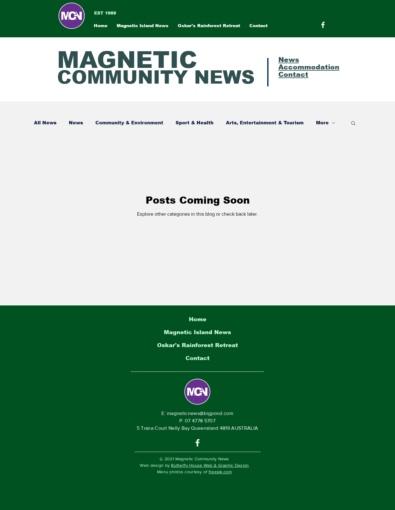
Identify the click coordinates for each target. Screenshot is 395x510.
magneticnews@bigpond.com (200, 413)
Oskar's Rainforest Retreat (197, 345)
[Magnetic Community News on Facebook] (323, 25)
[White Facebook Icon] (197, 443)
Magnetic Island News (197, 332)
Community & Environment (129, 122)
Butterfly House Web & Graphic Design (210, 465)
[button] (353, 123)
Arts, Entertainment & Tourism (265, 122)
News (76, 122)
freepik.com (220, 471)
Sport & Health (195, 122)
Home (197, 319)
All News (45, 122)
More (322, 122)
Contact (197, 358)
